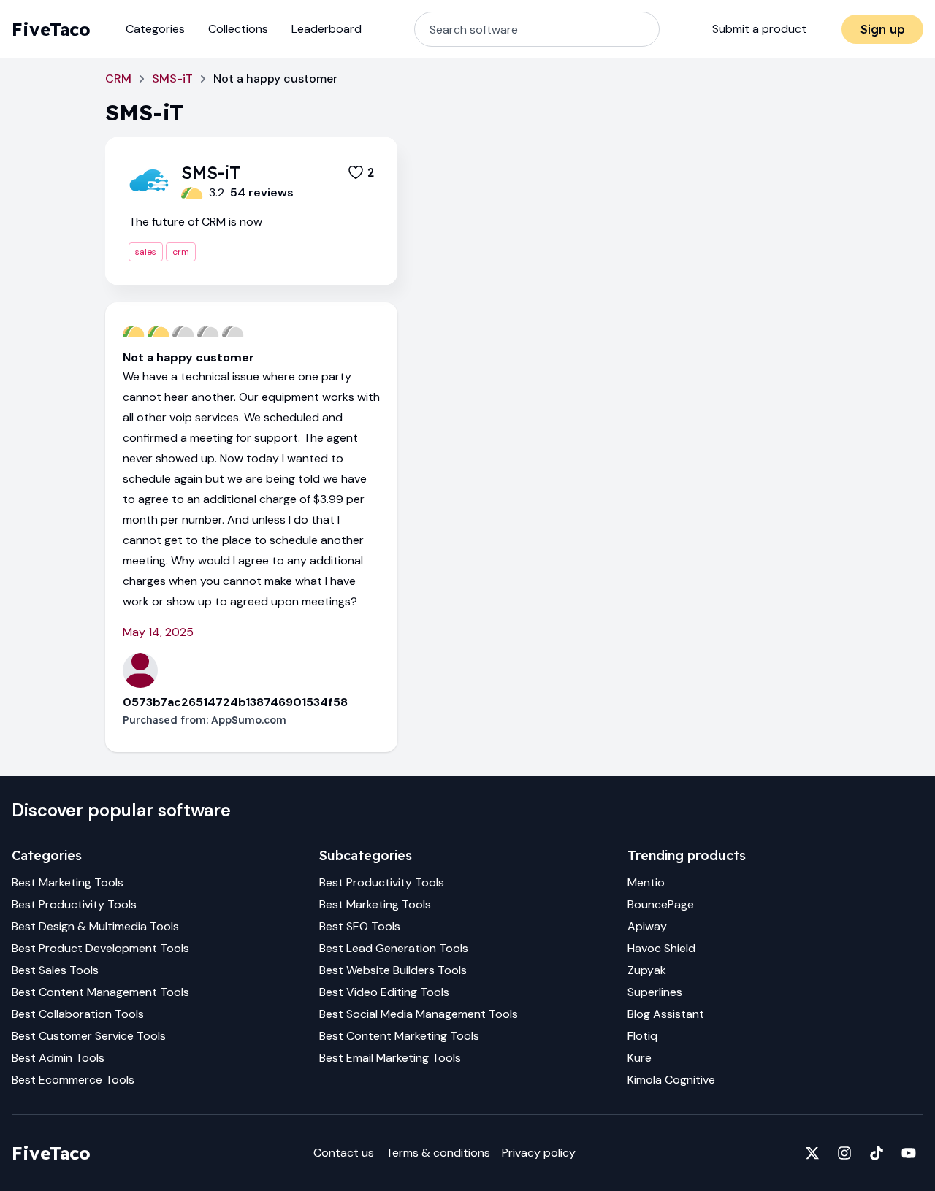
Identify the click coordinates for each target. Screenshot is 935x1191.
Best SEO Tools (359, 926)
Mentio (646, 882)
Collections (238, 29)
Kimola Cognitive (671, 1079)
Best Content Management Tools (100, 992)
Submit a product (759, 29)
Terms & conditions (438, 1152)
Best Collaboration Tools (78, 1014)
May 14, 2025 (158, 632)
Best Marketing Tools (67, 882)
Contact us (343, 1152)
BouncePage (660, 904)
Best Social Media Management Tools (418, 1014)
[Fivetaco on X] (812, 1153)
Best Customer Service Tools (89, 1035)
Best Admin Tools (58, 1057)
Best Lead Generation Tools (393, 948)
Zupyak (646, 970)
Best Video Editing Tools (384, 992)
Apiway (647, 926)
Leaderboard (326, 29)
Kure (639, 1057)
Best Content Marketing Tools (399, 1035)
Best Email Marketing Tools (390, 1057)
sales (145, 252)
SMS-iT (172, 78)
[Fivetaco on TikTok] (876, 1153)
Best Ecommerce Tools (73, 1079)
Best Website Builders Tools (393, 970)
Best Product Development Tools (100, 948)
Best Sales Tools (55, 970)
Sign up (882, 29)
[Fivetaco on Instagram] (844, 1153)
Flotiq (642, 1035)
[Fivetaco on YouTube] (908, 1153)
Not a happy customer (188, 357)
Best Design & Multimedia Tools (95, 926)
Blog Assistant (665, 1014)
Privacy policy (539, 1152)
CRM (118, 78)
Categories (155, 29)
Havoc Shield (661, 948)
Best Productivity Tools (74, 904)
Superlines (654, 992)
